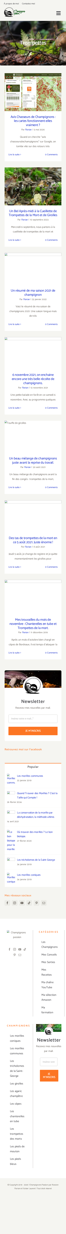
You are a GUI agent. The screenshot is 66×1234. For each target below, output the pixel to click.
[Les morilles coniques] (11, 875)
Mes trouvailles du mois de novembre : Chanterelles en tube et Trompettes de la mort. (33, 590)
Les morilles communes (30, 776)
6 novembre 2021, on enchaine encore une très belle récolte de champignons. (33, 347)
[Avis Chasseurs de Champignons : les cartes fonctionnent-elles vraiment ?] (33, 92)
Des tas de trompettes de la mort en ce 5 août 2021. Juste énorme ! (33, 512)
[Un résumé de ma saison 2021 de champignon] (33, 269)
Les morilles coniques (29, 875)
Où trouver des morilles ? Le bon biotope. (35, 834)
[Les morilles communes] (11, 776)
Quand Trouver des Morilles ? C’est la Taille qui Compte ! (37, 795)
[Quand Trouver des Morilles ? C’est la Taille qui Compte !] (11, 793)
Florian (28, 130)
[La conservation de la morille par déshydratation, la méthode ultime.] (11, 813)
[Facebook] (7, 903)
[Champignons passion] (15, 8)
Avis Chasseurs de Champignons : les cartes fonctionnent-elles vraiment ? (33, 86)
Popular (33, 766)
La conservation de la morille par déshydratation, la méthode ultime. (36, 815)
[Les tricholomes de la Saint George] (11, 860)
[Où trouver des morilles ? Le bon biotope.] (11, 832)
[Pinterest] (36, 903)
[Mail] (44, 903)
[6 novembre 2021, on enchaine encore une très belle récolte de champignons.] (33, 353)
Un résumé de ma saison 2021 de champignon (33, 264)
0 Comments (51, 154)
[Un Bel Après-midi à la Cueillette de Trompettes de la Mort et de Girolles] (33, 186)
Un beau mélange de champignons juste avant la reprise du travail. (33, 430)
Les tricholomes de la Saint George (36, 860)
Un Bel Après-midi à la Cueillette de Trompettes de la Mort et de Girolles (33, 180)
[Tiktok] (29, 903)
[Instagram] (14, 903)
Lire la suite (14, 154)
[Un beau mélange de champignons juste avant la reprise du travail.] (33, 437)
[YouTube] (22, 903)
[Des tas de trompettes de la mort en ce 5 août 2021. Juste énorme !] (33, 516)
